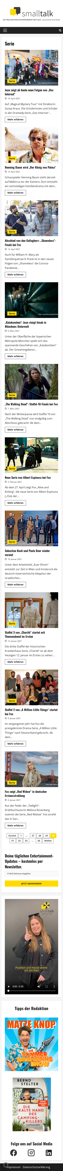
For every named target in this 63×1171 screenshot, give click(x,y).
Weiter (48, 840)
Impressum (14, 1167)
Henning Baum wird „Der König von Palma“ (31, 145)
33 (26, 840)
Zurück (12, 835)
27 (33, 835)
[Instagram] (31, 1153)
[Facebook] (13, 1153)
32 (19, 840)
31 (12, 840)
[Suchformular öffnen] (60, 30)
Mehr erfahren (16, 120)
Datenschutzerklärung (36, 1167)
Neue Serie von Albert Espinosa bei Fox (31, 455)
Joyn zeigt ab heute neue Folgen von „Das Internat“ (31, 68)
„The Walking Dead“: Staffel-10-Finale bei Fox (31, 382)
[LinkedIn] (49, 1153)
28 (39, 835)
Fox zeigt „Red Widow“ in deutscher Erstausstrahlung (31, 769)
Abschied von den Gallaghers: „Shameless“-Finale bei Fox (31, 218)
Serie (12, 81)
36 (38, 840)
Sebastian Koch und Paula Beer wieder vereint (31, 528)
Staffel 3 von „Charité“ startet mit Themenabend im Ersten (31, 610)
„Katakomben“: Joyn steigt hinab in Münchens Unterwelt (31, 300)
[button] (5, 30)
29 (46, 835)
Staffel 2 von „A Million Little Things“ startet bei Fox (31, 687)
